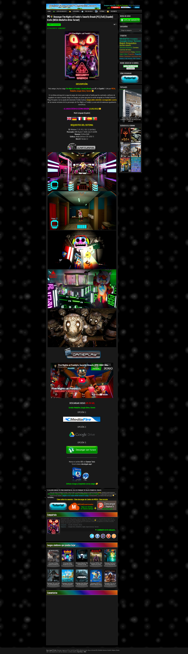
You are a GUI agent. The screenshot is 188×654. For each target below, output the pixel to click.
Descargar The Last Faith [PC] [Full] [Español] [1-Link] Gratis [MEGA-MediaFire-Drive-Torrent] (53, 585)
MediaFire (79, 527)
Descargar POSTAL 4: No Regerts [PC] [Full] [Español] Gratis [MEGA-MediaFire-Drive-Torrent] (96, 565)
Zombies (136, 47)
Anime (137, 52)
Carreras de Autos (125, 50)
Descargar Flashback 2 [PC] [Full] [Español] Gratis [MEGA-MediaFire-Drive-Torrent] (110, 565)
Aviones (130, 58)
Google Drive (72, 527)
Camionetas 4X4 (136, 56)
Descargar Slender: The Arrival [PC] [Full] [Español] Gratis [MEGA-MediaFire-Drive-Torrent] (81, 565)
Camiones (127, 56)
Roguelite (138, 54)
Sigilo (83, 527)
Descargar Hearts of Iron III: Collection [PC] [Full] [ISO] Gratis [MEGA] (131, 119)
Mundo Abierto (125, 45)
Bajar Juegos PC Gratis (51, 650)
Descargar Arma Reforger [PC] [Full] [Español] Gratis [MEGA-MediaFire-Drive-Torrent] (82, 585)
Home (49, 11)
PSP (134, 58)
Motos (122, 56)
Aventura (75, 525)
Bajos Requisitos (128, 43)
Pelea (133, 52)
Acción (115, 19)
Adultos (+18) (123, 58)
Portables (134, 39)
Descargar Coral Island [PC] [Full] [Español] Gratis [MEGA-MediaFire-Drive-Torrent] (67, 585)
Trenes (138, 58)
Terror (80, 525)
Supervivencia (90, 527)
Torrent (96, 527)
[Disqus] (81, 620)
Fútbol (125, 54)
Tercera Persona (126, 47)
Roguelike (131, 54)
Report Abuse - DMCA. (81, 652)
